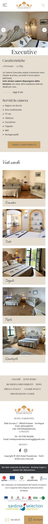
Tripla (8, 319)
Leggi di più (18, 92)
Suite (8, 241)
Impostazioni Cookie (22, 393)
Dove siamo (29, 379)
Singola (9, 280)
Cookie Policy (32, 389)
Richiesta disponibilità (20, 384)
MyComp (25, 467)
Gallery (16, 379)
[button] (33, 520)
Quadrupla (11, 359)
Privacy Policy (12, 389)
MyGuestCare (29, 470)
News (39, 384)
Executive (10, 202)
